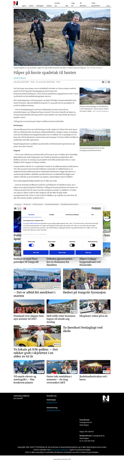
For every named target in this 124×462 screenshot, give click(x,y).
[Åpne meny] (108, 3)
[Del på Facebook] (103, 82)
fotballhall (38, 204)
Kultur (31, 6)
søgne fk (27, 204)
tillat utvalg (62, 252)
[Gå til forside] (16, 3)
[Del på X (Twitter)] (106, 82)
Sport (24, 6)
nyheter (18, 204)
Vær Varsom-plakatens (60, 450)
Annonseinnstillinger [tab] (72, 214)
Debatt (49, 6)
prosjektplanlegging (69, 204)
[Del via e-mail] (108, 82)
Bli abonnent (83, 4)
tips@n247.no (52, 402)
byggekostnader (52, 204)
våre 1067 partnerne (33, 223)
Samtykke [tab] (31, 214)
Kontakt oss (57, 4)
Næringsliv (40, 6)
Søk (67, 6)
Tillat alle (88, 252)
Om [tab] (93, 214)
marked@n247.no (53, 410)
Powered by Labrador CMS (62, 459)
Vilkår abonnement (95, 4)
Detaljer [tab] (51, 214)
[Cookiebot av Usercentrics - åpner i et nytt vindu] (93, 208)
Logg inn (72, 4)
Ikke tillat (36, 252)
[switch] (51, 245)
